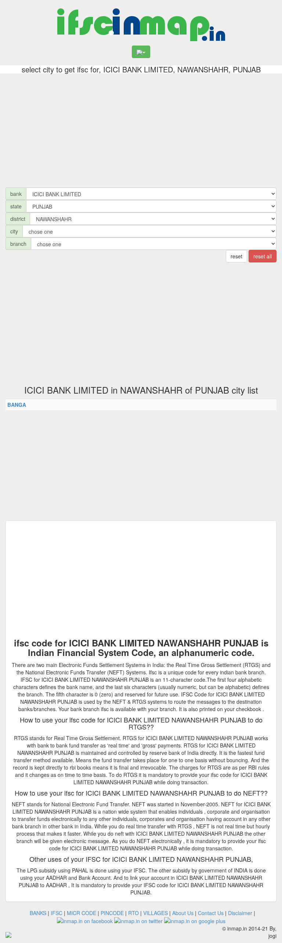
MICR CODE (81, 913)
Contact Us (211, 913)
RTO (133, 913)
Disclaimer (240, 913)
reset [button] (236, 256)
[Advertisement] (141, 128)
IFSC (56, 913)
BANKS (38, 913)
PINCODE (112, 913)
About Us (183, 913)
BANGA (16, 404)
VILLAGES (155, 913)
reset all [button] (262, 256)
